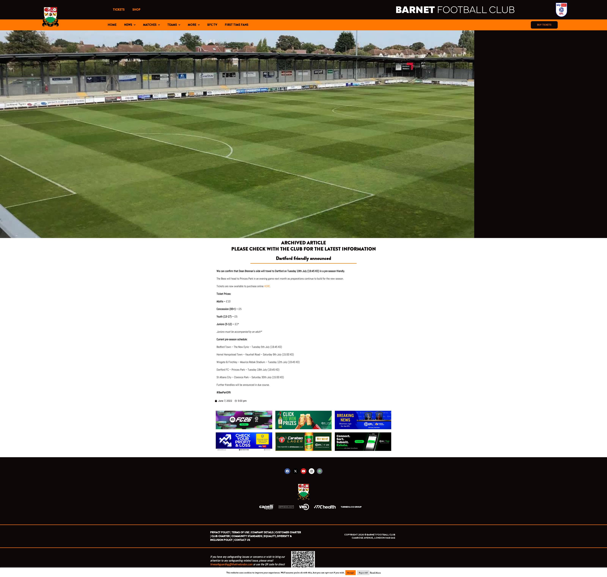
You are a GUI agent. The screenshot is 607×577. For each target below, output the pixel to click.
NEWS (128, 25)
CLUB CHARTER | (221, 536)
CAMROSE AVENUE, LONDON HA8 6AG (373, 538)
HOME (112, 25)
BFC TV (212, 25)
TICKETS (119, 10)
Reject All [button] (363, 572)
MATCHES (149, 25)
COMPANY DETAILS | (263, 532)
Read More (375, 572)
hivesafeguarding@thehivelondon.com (231, 564)
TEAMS (172, 25)
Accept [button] (350, 572)
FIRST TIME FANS (236, 25)
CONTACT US (242, 540)
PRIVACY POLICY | (220, 532)
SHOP (136, 10)
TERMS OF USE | (241, 532)
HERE (267, 286)
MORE (192, 25)
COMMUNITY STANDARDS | (247, 536)
